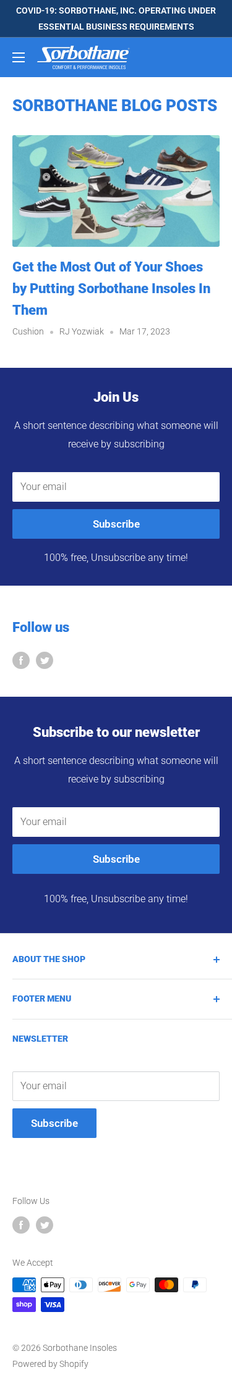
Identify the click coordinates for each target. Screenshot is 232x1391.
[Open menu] (18, 57)
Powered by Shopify (50, 1364)
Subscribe (116, 524)
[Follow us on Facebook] (21, 659)
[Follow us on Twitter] (44, 659)
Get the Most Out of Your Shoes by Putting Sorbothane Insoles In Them (111, 288)
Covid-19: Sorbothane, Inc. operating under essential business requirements (116, 18)
